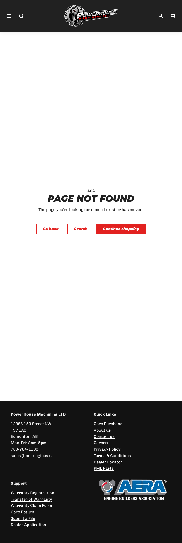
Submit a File (23, 518)
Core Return (22, 512)
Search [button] (80, 229)
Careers (101, 442)
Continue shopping (121, 229)
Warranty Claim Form (31, 505)
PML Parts (104, 468)
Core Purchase (108, 423)
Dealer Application (28, 524)
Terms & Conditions (112, 455)
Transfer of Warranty (31, 499)
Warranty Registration (32, 492)
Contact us (104, 436)
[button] (9, 16)
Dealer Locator (108, 462)
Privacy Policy (107, 449)
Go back (51, 229)
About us (102, 430)
